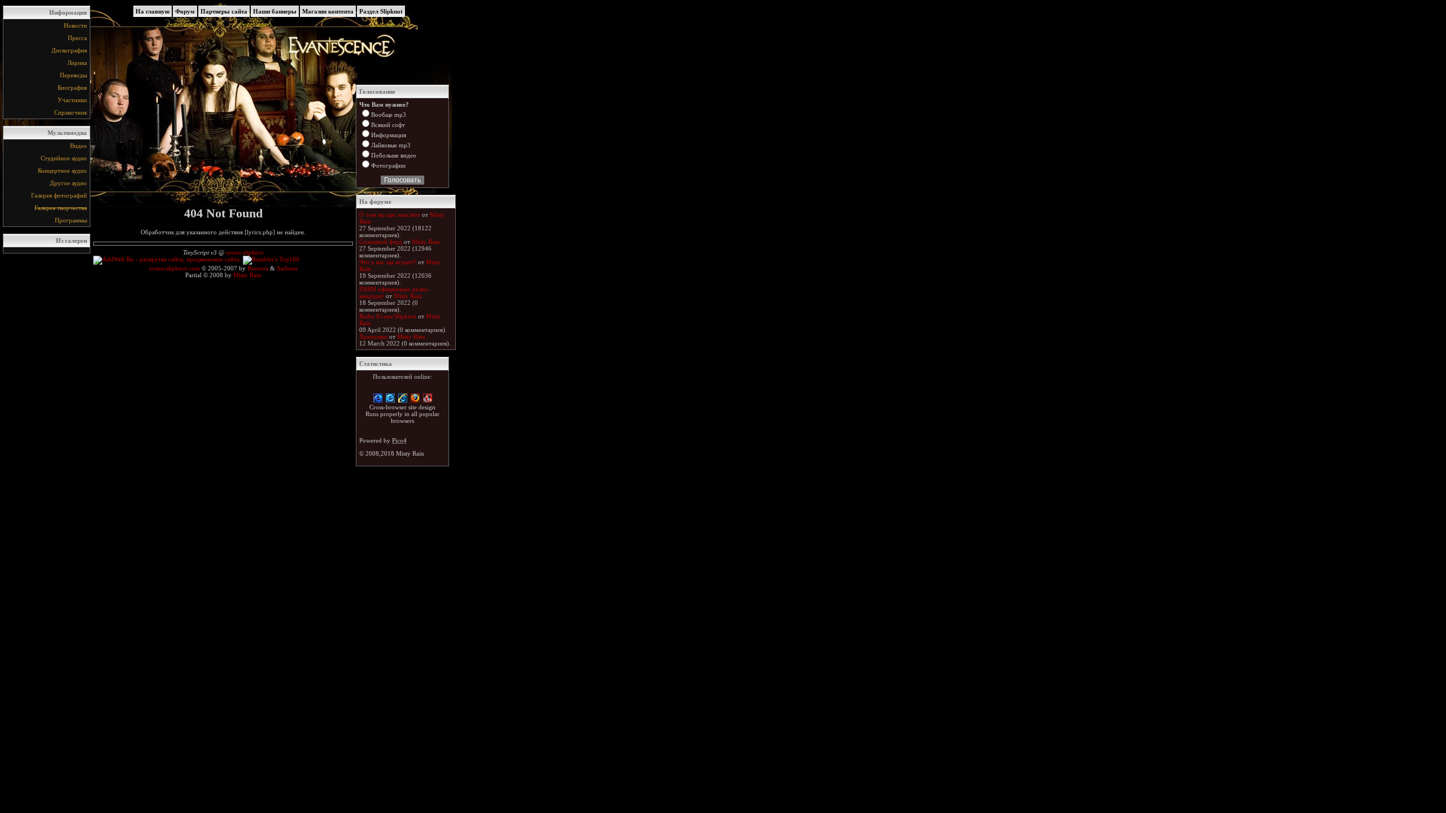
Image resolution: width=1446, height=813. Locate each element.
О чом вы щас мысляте (389, 214)
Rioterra (257, 268)
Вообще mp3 (388, 114)
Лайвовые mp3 (391, 145)
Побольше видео (393, 155)
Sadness (287, 268)
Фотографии (388, 165)
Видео (78, 145)
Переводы (73, 75)
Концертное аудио (62, 170)
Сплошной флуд (380, 241)
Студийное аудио (64, 158)
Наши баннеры (275, 11)
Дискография (69, 50)
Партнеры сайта (224, 11)
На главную (152, 11)
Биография (72, 87)
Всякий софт (388, 124)
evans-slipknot (244, 252)
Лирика (77, 62)
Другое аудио (68, 183)
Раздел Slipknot (381, 11)
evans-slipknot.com (174, 268)
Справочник (70, 112)
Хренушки (373, 336)
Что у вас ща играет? (387, 262)
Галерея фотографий (59, 195)
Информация (388, 135)
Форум (185, 11)
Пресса (77, 37)
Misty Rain (247, 275)
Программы (71, 220)
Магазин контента (328, 11)
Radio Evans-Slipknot (387, 316)
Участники (72, 100)
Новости (75, 25)
